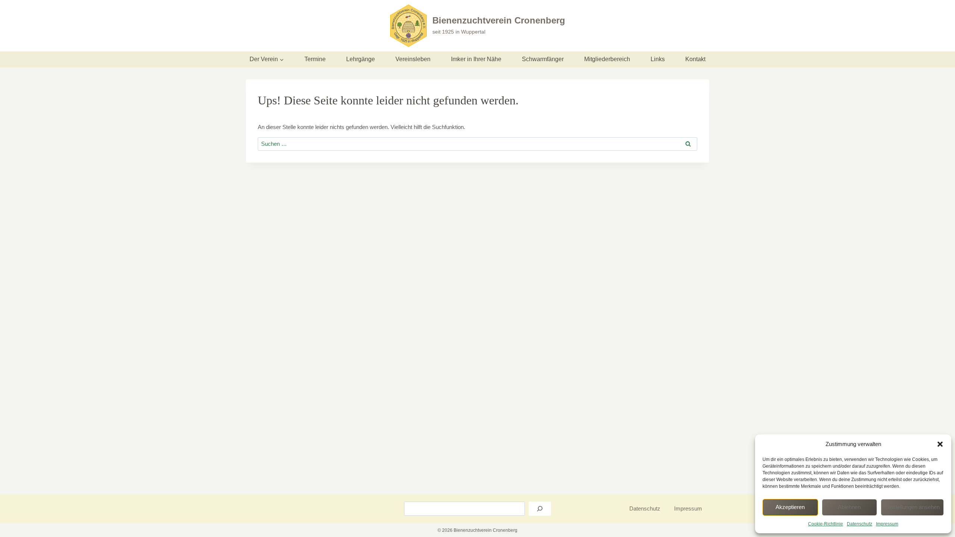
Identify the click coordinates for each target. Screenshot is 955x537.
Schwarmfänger (543, 59)
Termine (315, 59)
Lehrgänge (360, 59)
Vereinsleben (412, 59)
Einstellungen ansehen (912, 507)
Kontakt (695, 59)
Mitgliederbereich (607, 59)
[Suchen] (540, 509)
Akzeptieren (790, 507)
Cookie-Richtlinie (825, 524)
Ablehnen (849, 507)
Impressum (887, 524)
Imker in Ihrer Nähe (476, 59)
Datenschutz (859, 524)
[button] (940, 444)
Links (658, 59)
